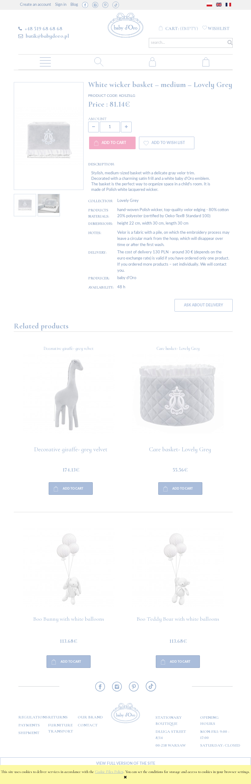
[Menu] (45, 61)
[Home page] (126, 24)
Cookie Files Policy (109, 771)
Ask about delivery (203, 305)
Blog (74, 5)
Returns (58, 717)
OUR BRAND (90, 717)
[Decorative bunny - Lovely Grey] (178, 400)
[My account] (152, 61)
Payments (29, 725)
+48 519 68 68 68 (43, 28)
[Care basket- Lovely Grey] (68, 400)
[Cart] (206, 61)
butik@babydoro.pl (47, 35)
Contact (88, 725)
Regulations (33, 717)
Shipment (28, 732)
